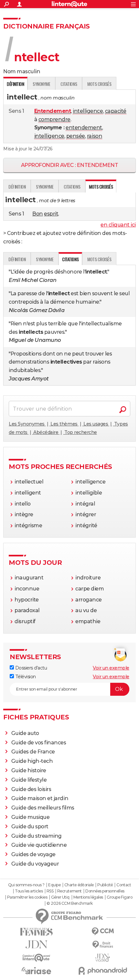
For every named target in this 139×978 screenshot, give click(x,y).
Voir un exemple (111, 668)
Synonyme (41, 83)
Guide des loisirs (31, 789)
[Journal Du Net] (36, 944)
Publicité (105, 885)
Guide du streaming (36, 836)
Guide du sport (29, 826)
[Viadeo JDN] (103, 958)
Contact (123, 885)
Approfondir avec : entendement (69, 165)
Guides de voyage (33, 854)
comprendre (54, 119)
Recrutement (69, 891)
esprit (51, 214)
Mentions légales (88, 897)
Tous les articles (29, 891)
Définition (17, 186)
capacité (115, 111)
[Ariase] (36, 970)
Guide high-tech (32, 761)
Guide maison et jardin (39, 798)
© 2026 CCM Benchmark (69, 903)
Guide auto (25, 733)
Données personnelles (104, 891)
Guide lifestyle (29, 780)
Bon (37, 214)
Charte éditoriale (79, 885)
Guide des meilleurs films (42, 808)
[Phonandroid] (103, 971)
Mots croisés (99, 83)
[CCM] (103, 931)
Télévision (25, 677)
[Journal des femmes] (36, 932)
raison (94, 136)
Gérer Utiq (60, 897)
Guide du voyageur (35, 864)
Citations (68, 83)
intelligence (88, 111)
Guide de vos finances (38, 742)
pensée (75, 136)
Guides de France (33, 752)
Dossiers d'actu (30, 668)
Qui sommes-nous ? (26, 885)
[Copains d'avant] (36, 958)
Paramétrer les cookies (27, 897)
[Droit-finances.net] (103, 945)
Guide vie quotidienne (39, 845)
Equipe (54, 885)
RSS (50, 891)
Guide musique (30, 817)
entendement (84, 127)
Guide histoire (28, 770)
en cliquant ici (118, 225)
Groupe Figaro (119, 897)
